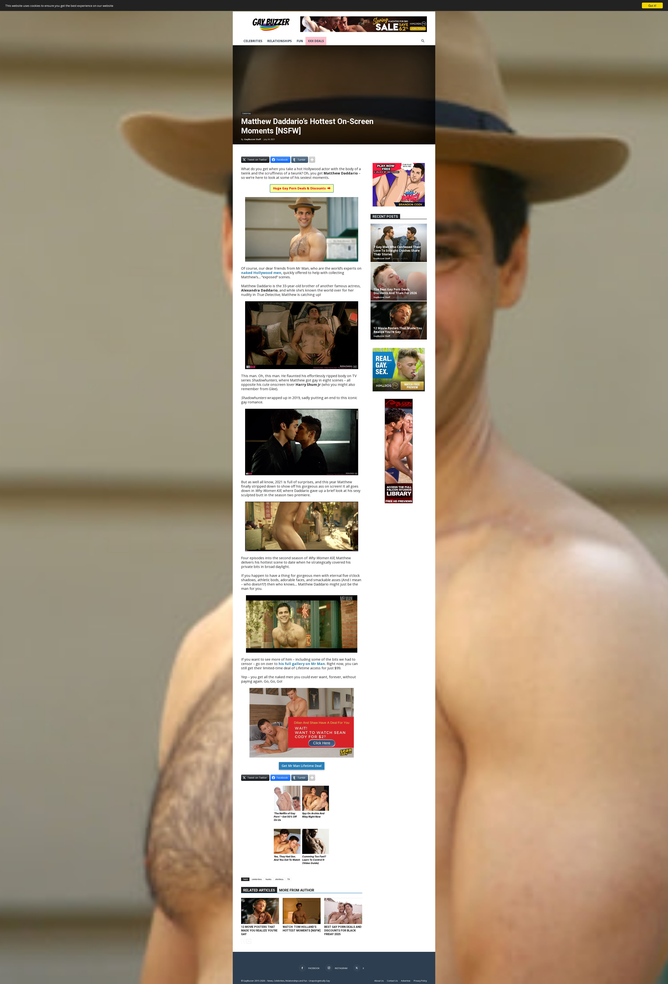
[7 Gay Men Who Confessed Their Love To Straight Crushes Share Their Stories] (399, 243)
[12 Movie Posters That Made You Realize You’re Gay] (260, 911)
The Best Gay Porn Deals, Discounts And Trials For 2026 (395, 291)
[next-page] (249, 941)
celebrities (257, 879)
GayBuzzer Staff (252, 139)
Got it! (652, 5)
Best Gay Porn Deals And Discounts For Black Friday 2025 (342, 930)
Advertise (405, 980)
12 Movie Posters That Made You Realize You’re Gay (259, 930)
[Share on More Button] (312, 160)
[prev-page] (243, 941)
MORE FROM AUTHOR (296, 890)
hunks (268, 879)
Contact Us (392, 980)
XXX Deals (316, 41)
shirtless (279, 879)
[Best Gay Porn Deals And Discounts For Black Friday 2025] (343, 911)
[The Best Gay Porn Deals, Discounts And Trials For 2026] (399, 281)
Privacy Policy (420, 980)
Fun (300, 41)
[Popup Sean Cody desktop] (301, 760)
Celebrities (253, 41)
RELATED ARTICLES (259, 890)
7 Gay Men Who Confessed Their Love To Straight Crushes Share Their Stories (397, 250)
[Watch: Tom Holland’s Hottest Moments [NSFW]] (302, 911)
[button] (423, 41)
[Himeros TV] (399, 390)
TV (288, 879)
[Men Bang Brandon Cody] (399, 205)
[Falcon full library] (399, 502)
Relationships (279, 41)
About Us (379, 980)
